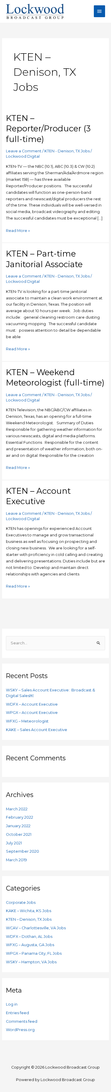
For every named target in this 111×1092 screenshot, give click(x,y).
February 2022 (19, 817)
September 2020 (22, 851)
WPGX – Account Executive (32, 712)
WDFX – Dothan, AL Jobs (29, 936)
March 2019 (16, 860)
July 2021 (14, 843)
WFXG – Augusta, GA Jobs (30, 945)
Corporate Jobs (21, 902)
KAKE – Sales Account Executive (36, 730)
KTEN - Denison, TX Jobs (67, 151)
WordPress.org (20, 1030)
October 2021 (18, 834)
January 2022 (18, 826)
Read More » (18, 230)
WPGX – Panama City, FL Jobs (34, 953)
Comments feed (21, 1021)
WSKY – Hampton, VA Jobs (31, 962)
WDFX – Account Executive (32, 704)
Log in (11, 1004)
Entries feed (17, 1013)
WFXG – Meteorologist (27, 721)
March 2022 (17, 809)
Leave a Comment (23, 151)
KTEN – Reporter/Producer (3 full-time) (48, 128)
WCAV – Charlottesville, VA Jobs (36, 928)
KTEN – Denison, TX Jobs (29, 919)
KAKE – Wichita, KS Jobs (28, 911)
